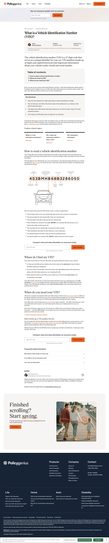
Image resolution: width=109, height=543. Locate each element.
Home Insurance (54, 468)
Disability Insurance (55, 473)
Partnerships (72, 476)
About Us (71, 466)
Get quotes (57, 15)
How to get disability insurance (90, 503)
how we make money (34, 50)
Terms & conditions (41, 517)
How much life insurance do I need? (16, 504)
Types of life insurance (12, 496)
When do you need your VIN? (39, 80)
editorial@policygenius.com (53, 387)
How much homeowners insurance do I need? (42, 500)
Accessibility (31, 517)
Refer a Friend (72, 481)
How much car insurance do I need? (66, 499)
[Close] (106, 540)
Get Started (14, 427)
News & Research (73, 471)
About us (82, 4)
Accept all (98, 540)
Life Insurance (53, 466)
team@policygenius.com (95, 466)
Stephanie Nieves (36, 45)
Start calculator (78, 247)
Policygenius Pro (73, 478)
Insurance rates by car (42, 28)
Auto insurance (29, 28)
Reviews (70, 468)
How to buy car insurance (63, 496)
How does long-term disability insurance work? (90, 497)
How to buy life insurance (12, 501)
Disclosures (50, 517)
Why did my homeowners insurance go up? (42, 504)
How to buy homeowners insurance (41, 496)
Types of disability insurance (89, 501)
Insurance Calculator (55, 476)
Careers (70, 473)
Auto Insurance (53, 471)
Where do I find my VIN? (38, 78)
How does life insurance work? (14, 506)
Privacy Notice (7, 517)
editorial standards (76, 48)
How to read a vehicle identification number (45, 76)
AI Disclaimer (57, 517)
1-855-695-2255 (93, 468)
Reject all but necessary (84, 540)
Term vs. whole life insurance (14, 499)
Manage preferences (70, 540)
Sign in (89, 4)
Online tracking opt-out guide (19, 517)
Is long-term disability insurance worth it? (92, 507)
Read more (28, 140)
